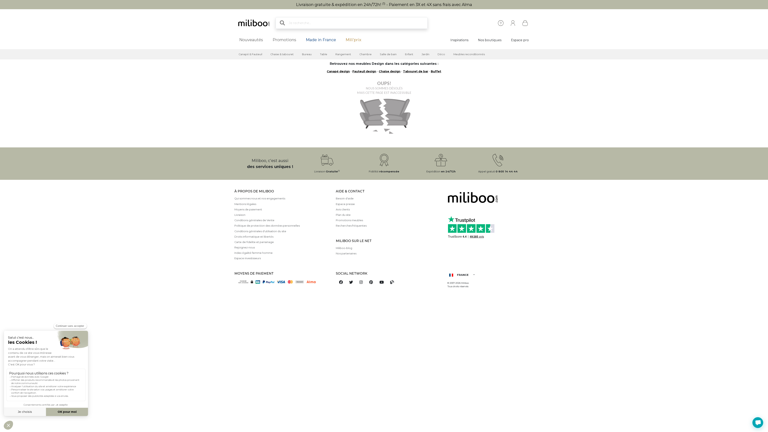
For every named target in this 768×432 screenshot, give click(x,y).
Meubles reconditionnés (469, 54)
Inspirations (459, 40)
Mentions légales (245, 204)
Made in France (321, 39)
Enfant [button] (409, 54)
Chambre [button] (365, 54)
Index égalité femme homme (253, 252)
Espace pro (520, 40)
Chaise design (389, 71)
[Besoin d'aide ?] (757, 422)
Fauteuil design (364, 71)
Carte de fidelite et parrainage (254, 242)
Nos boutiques (489, 40)
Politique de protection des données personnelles (267, 225)
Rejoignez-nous (244, 247)
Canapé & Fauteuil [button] (250, 54)
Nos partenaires (346, 253)
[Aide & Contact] (500, 23)
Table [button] (323, 54)
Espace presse (345, 204)
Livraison (239, 214)
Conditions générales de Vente (254, 220)
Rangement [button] (343, 54)
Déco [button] (441, 54)
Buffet (436, 71)
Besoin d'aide (345, 198)
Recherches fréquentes (351, 225)
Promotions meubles (349, 220)
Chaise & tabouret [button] (282, 54)
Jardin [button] (425, 54)
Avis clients (343, 209)
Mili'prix (353, 39)
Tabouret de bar (415, 71)
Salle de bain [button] (388, 54)
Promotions (284, 39)
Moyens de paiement (248, 209)
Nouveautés (251, 39)
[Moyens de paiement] (282, 281)
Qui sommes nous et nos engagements (259, 198)
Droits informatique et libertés (253, 236)
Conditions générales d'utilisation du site (260, 231)
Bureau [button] (307, 54)
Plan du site (343, 214)
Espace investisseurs (247, 258)
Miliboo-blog (344, 248)
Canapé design (338, 71)
